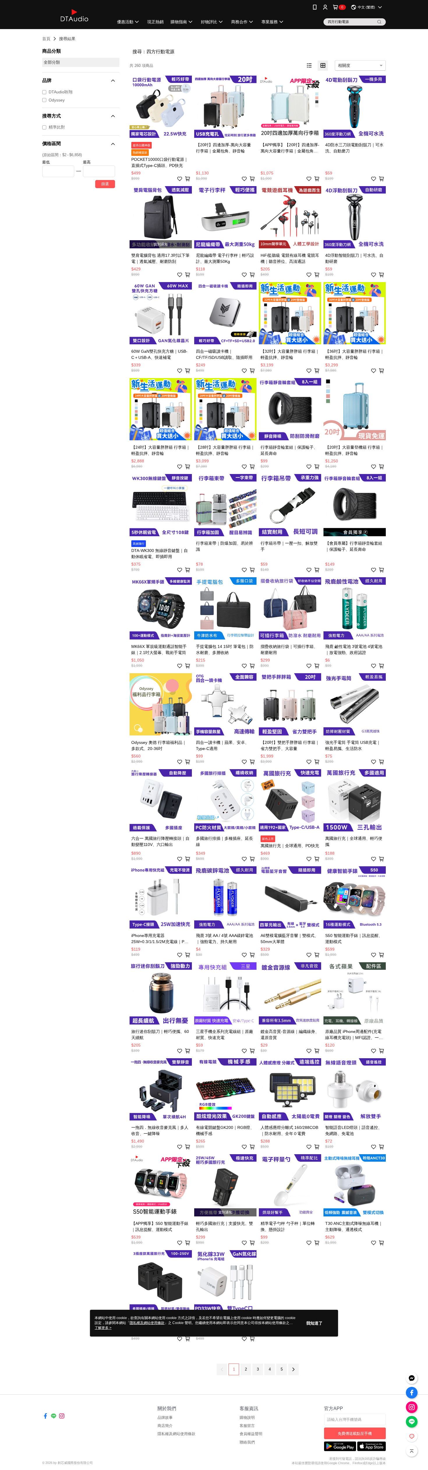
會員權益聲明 (251, 1434)
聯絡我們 (247, 1442)
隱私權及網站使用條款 (176, 1434)
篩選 (105, 184)
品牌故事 (165, 1417)
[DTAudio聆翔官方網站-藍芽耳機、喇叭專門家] (74, 15)
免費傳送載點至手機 (355, 1433)
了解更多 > (103, 1328)
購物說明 (247, 1417)
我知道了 (314, 1323)
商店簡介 (165, 1425)
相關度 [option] (344, 65)
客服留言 (247, 1425)
